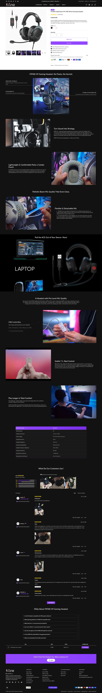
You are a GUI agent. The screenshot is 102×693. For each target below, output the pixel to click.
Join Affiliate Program (47, 675)
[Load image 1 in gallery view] (8, 53)
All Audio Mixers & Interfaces (32, 677)
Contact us (87, 1)
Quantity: (53, 32)
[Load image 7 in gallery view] (39, 53)
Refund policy (64, 691)
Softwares (81, 672)
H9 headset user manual (15, 647)
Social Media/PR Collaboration (86, 677)
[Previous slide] (42, 53)
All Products (29, 682)
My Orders (63, 675)
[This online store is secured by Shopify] (53, 59)
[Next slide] (45, 53)
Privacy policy (70, 691)
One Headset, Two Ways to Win (20, 328)
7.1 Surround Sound (15, 331)
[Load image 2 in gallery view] (13, 53)
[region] (51, 1)
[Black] (51, 28)
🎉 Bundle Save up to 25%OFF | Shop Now (50, 1)
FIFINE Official (11, 691)
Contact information (92, 691)
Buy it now (69, 43)
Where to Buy (45, 673)
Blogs (80, 673)
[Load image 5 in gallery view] (28, 53)
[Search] (86, 4)
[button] (86, 5)
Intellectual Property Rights (48, 681)
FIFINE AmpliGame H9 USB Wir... (62, 65)
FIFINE (52, 9)
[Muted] (52, 153)
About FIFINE (45, 672)
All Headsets (29, 679)
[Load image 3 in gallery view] (18, 53)
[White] (54, 28)
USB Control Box (14, 322)
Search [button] (51, 660)
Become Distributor (83, 675)
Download (86, 647)
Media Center (45, 677)
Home (52, 65)
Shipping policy (84, 691)
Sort (75, 493)
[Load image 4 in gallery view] (23, 53)
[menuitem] (33, 672)
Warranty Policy (45, 679)
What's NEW (29, 673)
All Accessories (29, 681)
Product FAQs (81, 1)
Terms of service (77, 691)
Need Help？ (63, 672)
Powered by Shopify (18, 691)
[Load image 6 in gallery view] (34, 53)
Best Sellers (29, 672)
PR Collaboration (93, 1)
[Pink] (56, 28)
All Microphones (30, 675)
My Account (63, 673)
